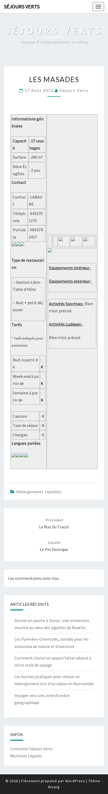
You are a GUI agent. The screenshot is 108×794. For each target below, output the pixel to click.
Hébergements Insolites (38, 491)
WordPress (75, 781)
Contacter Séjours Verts (31, 748)
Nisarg (54, 787)
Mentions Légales (26, 755)
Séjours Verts (22, 6)
